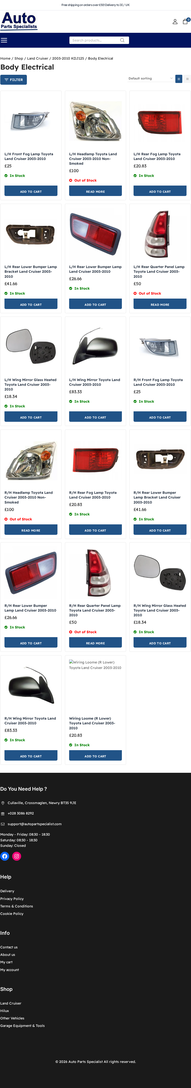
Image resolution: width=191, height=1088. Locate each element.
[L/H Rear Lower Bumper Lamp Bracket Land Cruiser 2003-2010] (30, 234)
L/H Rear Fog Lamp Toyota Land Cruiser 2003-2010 (157, 156)
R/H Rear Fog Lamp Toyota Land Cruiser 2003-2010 (93, 495)
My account (9, 970)
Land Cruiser (10, 1003)
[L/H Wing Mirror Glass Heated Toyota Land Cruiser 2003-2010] (30, 347)
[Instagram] (16, 856)
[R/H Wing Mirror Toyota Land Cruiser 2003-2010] (30, 686)
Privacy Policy (12, 898)
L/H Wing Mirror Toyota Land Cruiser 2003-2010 (94, 382)
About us (7, 954)
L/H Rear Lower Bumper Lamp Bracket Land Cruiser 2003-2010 (30, 271)
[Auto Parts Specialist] (19, 21)
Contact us (9, 947)
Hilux (4, 1011)
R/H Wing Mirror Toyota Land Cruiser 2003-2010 (30, 720)
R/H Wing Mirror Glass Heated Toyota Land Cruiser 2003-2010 (160, 610)
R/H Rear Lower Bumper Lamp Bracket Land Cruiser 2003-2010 (157, 497)
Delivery (7, 891)
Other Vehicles (12, 1018)
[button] (30, 191)
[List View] (187, 79)
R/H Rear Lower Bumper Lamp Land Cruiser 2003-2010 (30, 608)
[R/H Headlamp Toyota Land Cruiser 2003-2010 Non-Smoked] (30, 460)
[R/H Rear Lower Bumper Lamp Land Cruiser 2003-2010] (30, 572)
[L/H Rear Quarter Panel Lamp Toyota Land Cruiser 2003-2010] (160, 234)
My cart (6, 962)
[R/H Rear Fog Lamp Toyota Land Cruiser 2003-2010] (95, 460)
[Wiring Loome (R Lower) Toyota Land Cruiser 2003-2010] (95, 686)
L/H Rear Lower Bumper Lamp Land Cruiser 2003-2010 (95, 269)
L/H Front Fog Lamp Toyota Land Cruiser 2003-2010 (28, 156)
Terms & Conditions (16, 906)
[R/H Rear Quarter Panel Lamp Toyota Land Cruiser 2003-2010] (95, 572)
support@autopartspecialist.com (35, 824)
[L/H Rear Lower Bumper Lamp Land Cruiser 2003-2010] (95, 234)
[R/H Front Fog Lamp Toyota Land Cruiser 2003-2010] (160, 347)
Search (123, 41)
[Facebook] (4, 856)
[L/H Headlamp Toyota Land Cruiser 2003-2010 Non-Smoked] (95, 121)
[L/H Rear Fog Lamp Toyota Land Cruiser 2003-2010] (160, 121)
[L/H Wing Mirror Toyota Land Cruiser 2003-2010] (95, 347)
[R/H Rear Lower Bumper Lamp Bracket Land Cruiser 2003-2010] (160, 460)
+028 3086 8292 (21, 813)
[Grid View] (178, 79)
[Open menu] (4, 40)
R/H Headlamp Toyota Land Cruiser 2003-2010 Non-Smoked (28, 497)
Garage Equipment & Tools (22, 1025)
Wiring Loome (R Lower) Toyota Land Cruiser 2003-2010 (92, 723)
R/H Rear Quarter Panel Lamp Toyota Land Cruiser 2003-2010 (95, 610)
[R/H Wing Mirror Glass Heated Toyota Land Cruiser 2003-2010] (160, 572)
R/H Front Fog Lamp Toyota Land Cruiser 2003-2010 (158, 382)
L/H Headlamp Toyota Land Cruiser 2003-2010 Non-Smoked (93, 159)
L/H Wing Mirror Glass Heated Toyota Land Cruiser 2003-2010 (30, 384)
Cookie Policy (11, 913)
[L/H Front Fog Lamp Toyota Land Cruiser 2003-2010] (30, 121)
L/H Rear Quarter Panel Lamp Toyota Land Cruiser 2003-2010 (159, 271)
